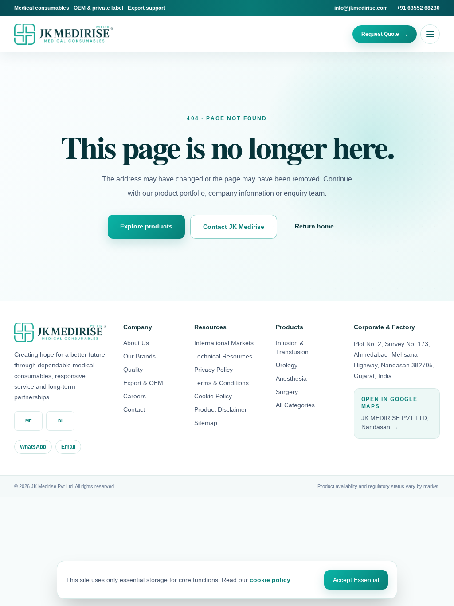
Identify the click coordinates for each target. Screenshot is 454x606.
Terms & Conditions (221, 382)
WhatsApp (33, 447)
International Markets (224, 342)
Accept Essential (356, 579)
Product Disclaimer (220, 409)
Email (68, 447)
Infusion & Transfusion (292, 347)
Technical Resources (223, 356)
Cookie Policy (213, 396)
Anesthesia (291, 378)
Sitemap (205, 422)
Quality (133, 369)
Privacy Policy (213, 369)
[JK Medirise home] (64, 34)
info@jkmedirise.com (361, 8)
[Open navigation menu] (430, 34)
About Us (136, 342)
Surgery (287, 391)
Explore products (146, 226)
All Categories (295, 405)
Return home (314, 226)
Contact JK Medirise (233, 226)
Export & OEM (143, 382)
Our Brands (139, 356)
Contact (134, 409)
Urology (286, 365)
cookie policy (270, 579)
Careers (134, 396)
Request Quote (384, 34)
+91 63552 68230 (418, 8)
